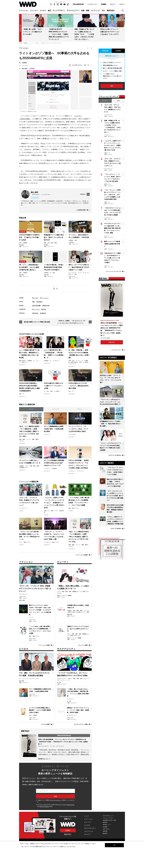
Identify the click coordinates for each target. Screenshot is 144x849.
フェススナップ (23, 508)
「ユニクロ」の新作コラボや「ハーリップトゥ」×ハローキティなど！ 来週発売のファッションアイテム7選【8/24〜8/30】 (54, 502)
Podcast (70, 678)
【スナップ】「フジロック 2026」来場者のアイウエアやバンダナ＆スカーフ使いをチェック (29, 501)
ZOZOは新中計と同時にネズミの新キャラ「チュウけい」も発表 (53, 385)
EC (20, 62)
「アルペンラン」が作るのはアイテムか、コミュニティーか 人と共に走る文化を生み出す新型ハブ (110, 402)
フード (21, 542)
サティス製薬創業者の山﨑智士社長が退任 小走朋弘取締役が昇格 (53, 428)
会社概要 (105, 826)
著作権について (107, 824)
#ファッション (44, 298)
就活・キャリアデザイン (56, 10)
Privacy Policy (70, 804)
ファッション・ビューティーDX (30, 678)
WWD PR (116, 455)
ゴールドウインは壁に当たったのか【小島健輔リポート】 (29, 461)
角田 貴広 (21, 245)
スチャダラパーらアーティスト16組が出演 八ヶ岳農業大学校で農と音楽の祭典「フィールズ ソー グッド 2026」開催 (112, 228)
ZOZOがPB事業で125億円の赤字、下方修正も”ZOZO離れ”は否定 (29, 237)
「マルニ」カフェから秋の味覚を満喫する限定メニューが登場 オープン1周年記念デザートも (29, 535)
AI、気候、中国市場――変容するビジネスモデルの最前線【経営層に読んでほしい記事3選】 (79, 353)
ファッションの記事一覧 (82, 555)
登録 (111, 86)
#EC (33, 301)
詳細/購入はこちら (43, 758)
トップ (86, 816)
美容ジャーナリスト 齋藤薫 (64, 595)
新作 (76, 274)
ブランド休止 (72, 434)
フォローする (35, 197)
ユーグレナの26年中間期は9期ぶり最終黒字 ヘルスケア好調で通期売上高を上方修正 (40, 710)
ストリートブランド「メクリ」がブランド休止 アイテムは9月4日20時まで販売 (78, 428)
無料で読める (22, 360)
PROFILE (82, 194)
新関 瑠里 (69, 614)
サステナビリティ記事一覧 (82, 724)
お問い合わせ (106, 829)
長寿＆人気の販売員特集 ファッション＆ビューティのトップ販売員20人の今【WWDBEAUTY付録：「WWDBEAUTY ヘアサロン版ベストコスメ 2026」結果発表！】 (63, 742)
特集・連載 (85, 10)
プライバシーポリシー (55, 800)
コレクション (95, 10)
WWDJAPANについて (108, 815)
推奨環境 (105, 822)
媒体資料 (105, 833)
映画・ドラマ (54, 510)
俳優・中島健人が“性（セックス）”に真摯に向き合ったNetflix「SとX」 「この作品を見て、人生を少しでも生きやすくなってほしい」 (84, 34)
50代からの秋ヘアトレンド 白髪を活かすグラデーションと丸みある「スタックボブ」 (110, 31)
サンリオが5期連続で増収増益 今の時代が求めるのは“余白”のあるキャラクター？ (54, 462)
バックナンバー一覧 (117, 350)
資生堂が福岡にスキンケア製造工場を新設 (37, 322)
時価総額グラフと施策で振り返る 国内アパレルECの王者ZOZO (54, 237)
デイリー (105, 100)
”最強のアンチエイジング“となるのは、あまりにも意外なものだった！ (78, 627)
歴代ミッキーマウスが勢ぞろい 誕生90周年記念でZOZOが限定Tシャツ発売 (79, 267)
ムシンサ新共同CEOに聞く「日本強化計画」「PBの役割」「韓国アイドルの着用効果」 (53, 353)
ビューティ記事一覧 (84, 645)
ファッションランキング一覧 (115, 271)
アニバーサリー (73, 272)
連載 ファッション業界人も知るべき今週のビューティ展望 (78, 611)
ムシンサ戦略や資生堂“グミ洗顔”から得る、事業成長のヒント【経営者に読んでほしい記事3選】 (29, 353)
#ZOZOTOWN (36, 305)
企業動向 (24, 62)
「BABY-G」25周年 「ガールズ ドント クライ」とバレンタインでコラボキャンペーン (71, 322)
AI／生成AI (85, 362)
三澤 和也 (32, 68)
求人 (103, 10)
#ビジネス (35, 298)
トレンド (78, 360)
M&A (73, 360)
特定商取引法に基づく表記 (109, 820)
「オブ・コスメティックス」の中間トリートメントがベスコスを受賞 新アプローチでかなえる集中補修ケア (115, 495)
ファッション (24, 10)
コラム (26, 466)
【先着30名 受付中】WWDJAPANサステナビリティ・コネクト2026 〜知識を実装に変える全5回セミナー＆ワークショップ (59, 34)
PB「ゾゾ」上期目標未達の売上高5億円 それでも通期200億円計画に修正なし (29, 267)
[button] (123, 10)
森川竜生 (46, 245)
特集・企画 (47, 243)
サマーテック (72, 364)
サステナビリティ (73, 10)
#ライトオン (36, 309)
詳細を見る (112, 342)
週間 (118, 100)
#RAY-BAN (22, 600)
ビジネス (43, 10)
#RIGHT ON (45, 305)
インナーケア (80, 471)
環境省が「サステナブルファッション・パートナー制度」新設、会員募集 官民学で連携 (78, 710)
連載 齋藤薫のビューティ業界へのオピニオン (78, 634)
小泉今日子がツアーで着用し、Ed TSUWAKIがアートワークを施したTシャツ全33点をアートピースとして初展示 (112, 257)
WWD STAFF (72, 276)
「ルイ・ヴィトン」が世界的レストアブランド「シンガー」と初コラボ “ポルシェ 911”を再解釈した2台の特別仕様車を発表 (112, 194)
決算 (20, 243)
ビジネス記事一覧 (46, 724)
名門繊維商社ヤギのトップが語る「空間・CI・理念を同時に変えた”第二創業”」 (110, 424)
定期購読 (103, 4)
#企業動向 (39, 301)
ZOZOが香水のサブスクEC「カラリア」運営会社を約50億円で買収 (78, 385)
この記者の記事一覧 (82, 210)
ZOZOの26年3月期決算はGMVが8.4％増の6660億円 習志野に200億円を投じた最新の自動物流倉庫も (29, 387)
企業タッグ (24, 362)
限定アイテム (75, 508)
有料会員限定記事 (78, 4)
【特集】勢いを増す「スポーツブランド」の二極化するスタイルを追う (32, 31)
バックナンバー (92, 4)
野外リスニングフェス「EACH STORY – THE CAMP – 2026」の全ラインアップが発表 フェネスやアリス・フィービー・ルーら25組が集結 (40, 610)
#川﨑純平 (43, 313)
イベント (31, 617)
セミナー (113, 4)
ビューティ (34, 10)
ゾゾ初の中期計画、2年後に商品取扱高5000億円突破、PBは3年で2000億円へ (54, 267)
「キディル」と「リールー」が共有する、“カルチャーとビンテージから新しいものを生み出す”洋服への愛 (54, 535)
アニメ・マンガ (82, 272)
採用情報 (105, 831)
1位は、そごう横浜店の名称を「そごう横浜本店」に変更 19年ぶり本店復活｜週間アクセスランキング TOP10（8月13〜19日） (29, 431)
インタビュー (55, 360)
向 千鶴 (59, 682)
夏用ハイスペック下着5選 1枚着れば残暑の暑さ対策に (112, 244)
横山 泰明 (24, 68)
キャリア (87, 834)
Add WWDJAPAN (77, 65)
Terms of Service (44, 806)
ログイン (122, 4)
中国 (80, 362)
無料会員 (105, 51)
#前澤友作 (35, 313)
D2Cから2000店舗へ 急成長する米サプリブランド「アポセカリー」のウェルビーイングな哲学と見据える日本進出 (79, 464)
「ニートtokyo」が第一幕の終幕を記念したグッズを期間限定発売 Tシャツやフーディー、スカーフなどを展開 (79, 501)
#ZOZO (43, 309)
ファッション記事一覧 (45, 645)
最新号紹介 (111, 10)
